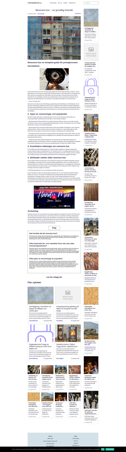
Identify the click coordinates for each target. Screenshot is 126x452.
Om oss (60, 3)
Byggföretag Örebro (90, 278)
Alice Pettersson (33, 358)
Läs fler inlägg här (54, 277)
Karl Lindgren (59, 358)
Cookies (65, 3)
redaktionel (78, 13)
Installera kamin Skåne (90, 139)
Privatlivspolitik (110, 449)
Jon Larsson (41, 13)
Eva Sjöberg (59, 320)
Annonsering (53, 3)
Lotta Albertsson (33, 320)
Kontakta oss (72, 3)
